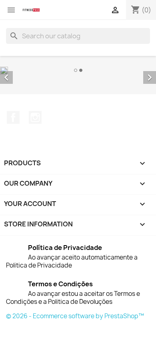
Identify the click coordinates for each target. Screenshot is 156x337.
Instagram (35, 117)
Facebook (13, 117)
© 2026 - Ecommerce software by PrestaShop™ (75, 316)
